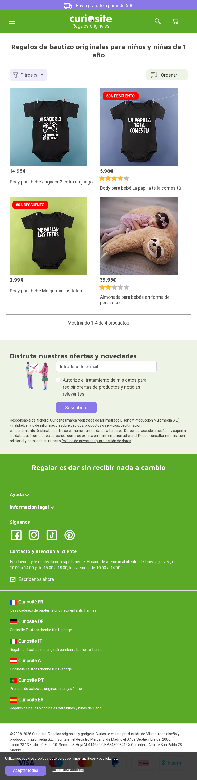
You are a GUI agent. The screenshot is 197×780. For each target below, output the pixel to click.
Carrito (175, 21)
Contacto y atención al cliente (43, 551)
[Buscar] (158, 21)
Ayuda (17, 494)
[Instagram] (34, 535)
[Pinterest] (69, 535)
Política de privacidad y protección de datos (96, 441)
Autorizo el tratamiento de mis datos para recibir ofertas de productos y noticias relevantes (104, 387)
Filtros (29, 75)
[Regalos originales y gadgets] (91, 18)
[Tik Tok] (52, 535)
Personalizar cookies (68, 770)
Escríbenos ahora (36, 579)
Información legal (29, 507)
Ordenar (169, 75)
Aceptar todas (25, 770)
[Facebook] (16, 535)
